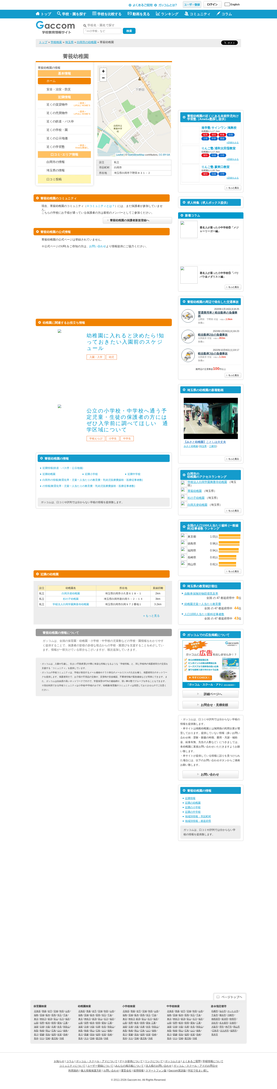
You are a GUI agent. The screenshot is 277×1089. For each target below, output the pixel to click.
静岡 (54, 1023)
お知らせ (59, 1061)
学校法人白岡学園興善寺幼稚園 (71, 604)
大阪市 (214, 1027)
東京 (36, 1019)
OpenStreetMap (136, 154)
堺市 (221, 1027)
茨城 (42, 1015)
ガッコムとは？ (166, 5)
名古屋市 (223, 1023)
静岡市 (233, 1019)
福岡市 (233, 1030)
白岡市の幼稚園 (87, 42)
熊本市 (214, 1034)
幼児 (111, 357)
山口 (59, 1030)
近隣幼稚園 (48, 474)
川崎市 (230, 1015)
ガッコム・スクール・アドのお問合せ (196, 1065)
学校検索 (56, 42)
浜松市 (214, 1023)
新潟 (50, 1019)
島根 (42, 1030)
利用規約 (73, 1070)
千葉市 (214, 1015)
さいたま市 (232, 1011)
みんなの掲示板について (129, 1065)
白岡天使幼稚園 (71, 593)
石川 (62, 1019)
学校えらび (95, 438)
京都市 (233, 1023)
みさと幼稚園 (191, 446)
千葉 (65, 1015)
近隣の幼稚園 (193, 802)
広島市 (215, 1030)
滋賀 (36, 1027)
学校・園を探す (74, 14)
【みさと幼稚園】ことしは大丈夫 (205, 442)
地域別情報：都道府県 (198, 820)
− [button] (103, 78)
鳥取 (36, 1030)
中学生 (127, 438)
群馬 (54, 1015)
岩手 (50, 1011)
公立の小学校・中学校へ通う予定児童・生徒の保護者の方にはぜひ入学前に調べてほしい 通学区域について (127, 420)
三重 (65, 1023)
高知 (48, 1034)
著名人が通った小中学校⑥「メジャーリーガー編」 (219, 229)
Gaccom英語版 (177, 1070)
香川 (36, 1034)
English (235, 4)
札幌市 (214, 1011)
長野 (42, 1023)
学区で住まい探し (198, 1070)
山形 (67, 1011)
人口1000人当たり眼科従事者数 (204, 614)
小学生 (113, 438)
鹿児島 (55, 1038)
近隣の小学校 (193, 807)
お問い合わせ (97, 246)
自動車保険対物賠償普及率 (201, 593)
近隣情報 (190, 798)
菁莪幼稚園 (195, 490)
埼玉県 (69, 42)
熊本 (36, 1038)
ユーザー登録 (192, 4)
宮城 (56, 1011)
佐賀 (59, 1034)
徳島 (65, 1030)
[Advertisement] (190, 27)
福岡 (54, 1034)
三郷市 (212, 446)
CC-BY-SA (164, 154)
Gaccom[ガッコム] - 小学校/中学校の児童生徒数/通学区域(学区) (58, 26)
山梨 (36, 1023)
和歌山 (66, 1027)
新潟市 (225, 1019)
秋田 (62, 1011)
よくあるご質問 (140, 5)
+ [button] (103, 71)
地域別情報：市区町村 (198, 816)
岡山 (48, 1030)
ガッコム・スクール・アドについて (97, 1061)
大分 (42, 1038)
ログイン (212, 4)
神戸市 (228, 1027)
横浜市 (222, 1015)
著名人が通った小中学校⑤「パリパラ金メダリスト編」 (219, 274)
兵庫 (54, 1027)
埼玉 (59, 1015)
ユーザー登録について (100, 1065)
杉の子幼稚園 (71, 598)
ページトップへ (229, 997)
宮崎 (48, 1038)
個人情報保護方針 (91, 1070)
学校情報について (213, 1061)
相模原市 (215, 1019)
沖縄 (62, 1038)
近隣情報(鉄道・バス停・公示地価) (62, 468)
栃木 (48, 1015)
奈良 (59, 1027)
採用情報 (138, 1070)
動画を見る (141, 14)
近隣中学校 (133, 474)
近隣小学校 (91, 474)
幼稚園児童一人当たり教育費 (202, 604)
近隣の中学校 (193, 811)
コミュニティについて (72, 1065)
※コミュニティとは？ (101, 206)
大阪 (48, 1027)
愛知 (59, 1023)
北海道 (37, 1011)
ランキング (169, 14)
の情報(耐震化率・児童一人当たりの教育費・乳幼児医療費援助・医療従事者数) (88, 486)
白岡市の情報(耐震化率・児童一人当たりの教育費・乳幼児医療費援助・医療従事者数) (92, 479)
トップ (46, 14)
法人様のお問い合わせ (159, 1065)
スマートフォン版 (156, 1070)
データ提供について (131, 1061)
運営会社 (126, 1070)
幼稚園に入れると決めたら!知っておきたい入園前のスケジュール (125, 342)
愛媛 (42, 1034)
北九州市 (224, 1030)
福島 (36, 1015)
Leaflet (119, 154)
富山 (56, 1019)
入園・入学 (95, 357)
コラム (70, 1061)
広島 (54, 1030)
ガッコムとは (172, 1061)
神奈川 (43, 1019)
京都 (42, 1027)
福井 (67, 1019)
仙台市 (222, 1011)
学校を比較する (109, 14)
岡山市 (236, 1027)
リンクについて (154, 1061)
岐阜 (48, 1023)
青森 (44, 1011)
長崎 (65, 1034)
